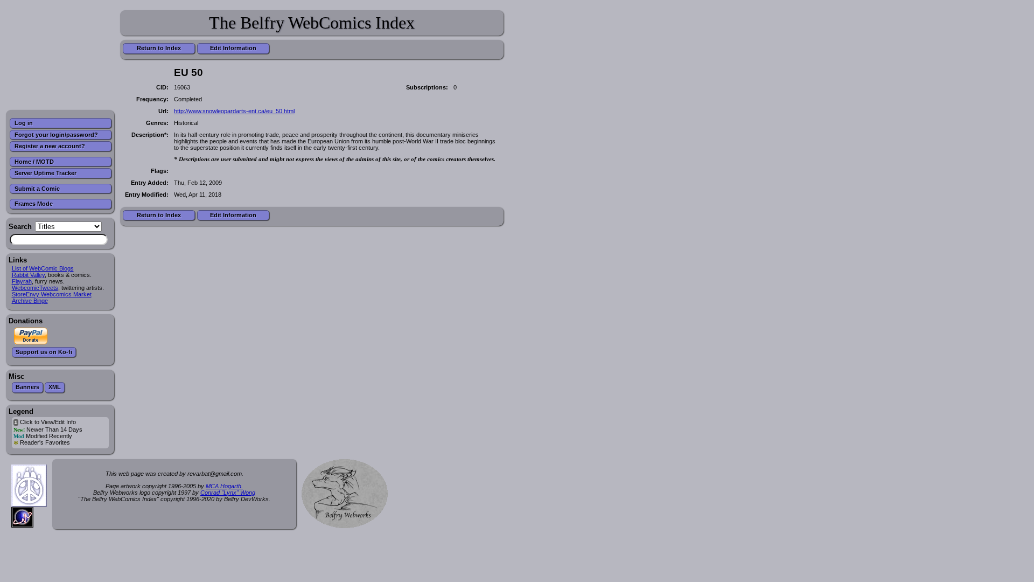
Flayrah (22, 281)
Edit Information (233, 48)
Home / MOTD (34, 161)
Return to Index (159, 48)
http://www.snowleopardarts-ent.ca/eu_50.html (234, 111)
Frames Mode (34, 203)
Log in (24, 123)
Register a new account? (50, 146)
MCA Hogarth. (224, 486)
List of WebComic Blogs (43, 268)
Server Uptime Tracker (45, 173)
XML (54, 387)
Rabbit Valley (28, 275)
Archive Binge (30, 300)
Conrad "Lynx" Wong (227, 492)
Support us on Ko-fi (44, 352)
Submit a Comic (37, 188)
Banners (27, 387)
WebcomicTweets (35, 288)
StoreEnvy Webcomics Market (52, 294)
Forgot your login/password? (56, 134)
